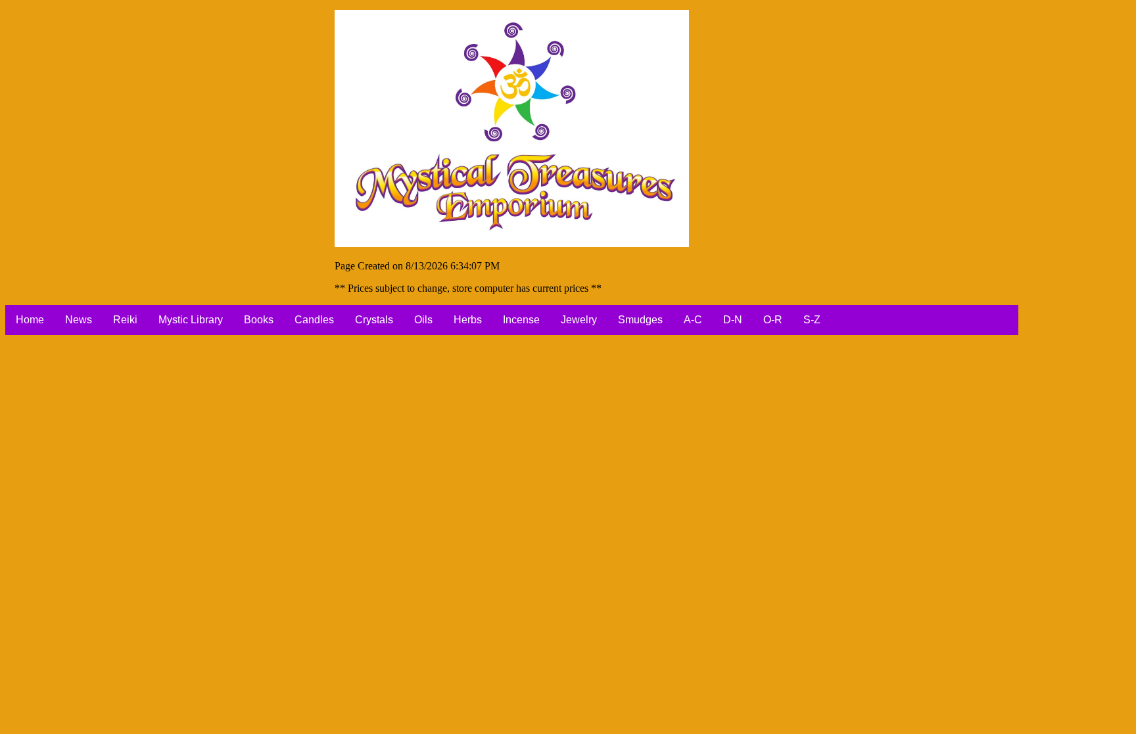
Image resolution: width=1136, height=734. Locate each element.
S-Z (811, 319)
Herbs (468, 319)
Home (30, 319)
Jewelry (579, 319)
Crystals (374, 319)
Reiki (125, 319)
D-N (732, 319)
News (78, 319)
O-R (772, 319)
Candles (314, 319)
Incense (521, 319)
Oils (423, 319)
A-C (693, 319)
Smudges (640, 319)
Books (258, 319)
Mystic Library (190, 319)
